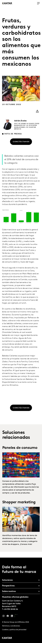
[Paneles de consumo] (21, 464)
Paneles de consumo (19, 448)
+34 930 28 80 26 (11, 609)
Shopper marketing (19, 502)
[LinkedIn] (11, 616)
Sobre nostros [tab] (9, 591)
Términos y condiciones (11, 626)
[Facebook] (7, 616)
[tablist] (21, 600)
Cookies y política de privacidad (14, 630)
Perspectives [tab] (8, 586)
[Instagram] (3, 616)
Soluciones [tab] (7, 580)
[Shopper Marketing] (21, 519)
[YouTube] (16, 616)
